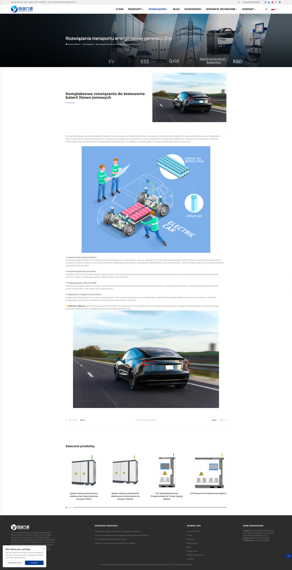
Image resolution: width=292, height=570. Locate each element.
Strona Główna (74, 44)
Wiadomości (192, 9)
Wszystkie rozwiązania (146, 420)
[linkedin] (269, 2)
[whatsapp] (276, 2)
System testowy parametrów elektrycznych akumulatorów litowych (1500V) (125, 496)
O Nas (120, 9)
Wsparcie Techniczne (220, 9)
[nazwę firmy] (22, 9)
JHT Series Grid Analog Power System (208, 493)
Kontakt (248, 9)
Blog (176, 9)
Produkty (135, 9)
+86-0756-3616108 (251, 2)
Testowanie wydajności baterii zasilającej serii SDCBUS (118, 531)
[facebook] (265, 2)
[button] (67, 507)
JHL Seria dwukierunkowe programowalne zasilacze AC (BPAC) (122, 535)
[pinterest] (280, 2)
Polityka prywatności (182, 564)
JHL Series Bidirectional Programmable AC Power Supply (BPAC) (167, 496)
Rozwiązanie (157, 9)
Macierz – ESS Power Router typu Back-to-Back (115, 543)
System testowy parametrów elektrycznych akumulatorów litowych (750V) (84, 496)
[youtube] (272, 2)
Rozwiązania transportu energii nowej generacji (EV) (118, 44)
